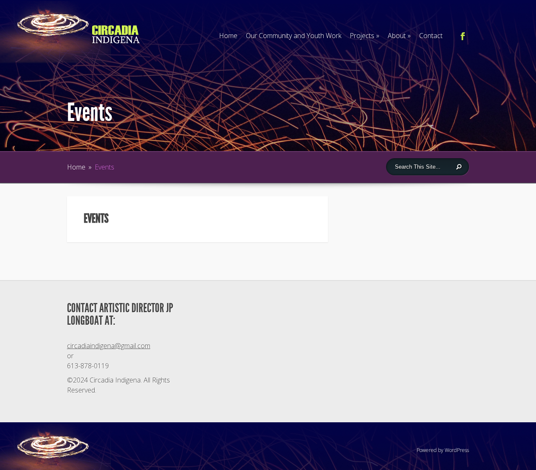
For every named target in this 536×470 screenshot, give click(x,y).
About (399, 35)
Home (228, 35)
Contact (431, 35)
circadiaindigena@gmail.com (108, 345)
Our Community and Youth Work (293, 35)
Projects (364, 35)
